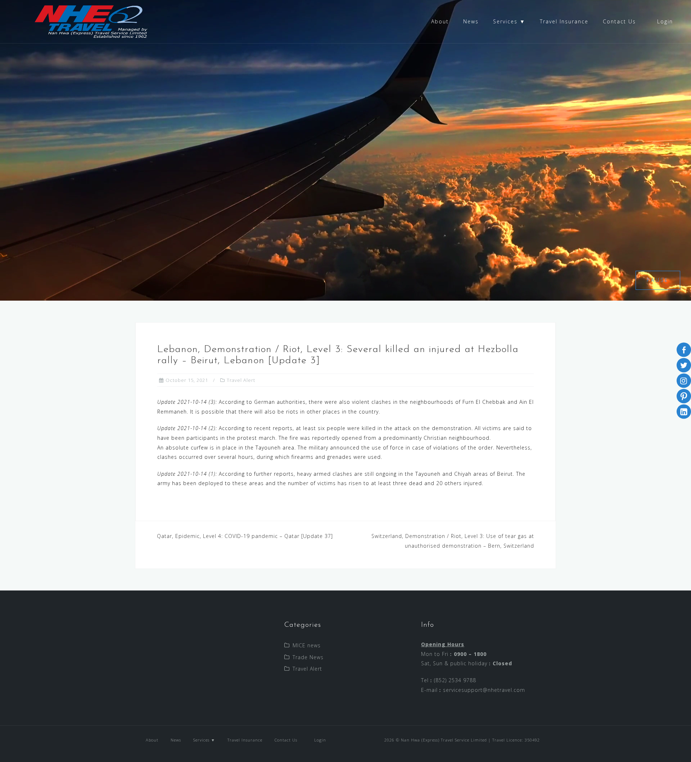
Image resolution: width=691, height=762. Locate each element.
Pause (658, 280)
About (440, 21)
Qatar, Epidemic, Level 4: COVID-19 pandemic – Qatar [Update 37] (245, 536)
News (471, 21)
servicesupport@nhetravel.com (484, 689)
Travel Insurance (564, 21)
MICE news (307, 645)
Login (664, 21)
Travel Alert (241, 380)
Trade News (308, 657)
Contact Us (619, 21)
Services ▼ (509, 21)
